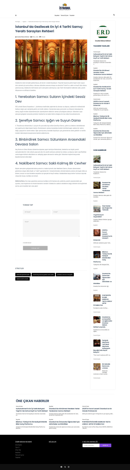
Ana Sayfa (17, 21)
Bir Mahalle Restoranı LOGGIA (106, 366)
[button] (15, 15)
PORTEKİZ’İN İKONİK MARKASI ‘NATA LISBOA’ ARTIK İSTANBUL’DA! (102, 300)
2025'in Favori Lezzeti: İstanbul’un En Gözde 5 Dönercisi (101, 103)
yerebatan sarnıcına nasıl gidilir (65, 274)
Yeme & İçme (64, 15)
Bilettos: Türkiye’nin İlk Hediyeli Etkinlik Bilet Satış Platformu (102, 118)
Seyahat (57, 15)
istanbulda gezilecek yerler (23, 274)
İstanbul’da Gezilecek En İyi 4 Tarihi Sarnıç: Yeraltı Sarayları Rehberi (102, 89)
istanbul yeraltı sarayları (22, 279)
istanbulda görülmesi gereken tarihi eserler (43, 274)
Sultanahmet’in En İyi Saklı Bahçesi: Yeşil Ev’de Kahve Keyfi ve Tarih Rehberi (102, 56)
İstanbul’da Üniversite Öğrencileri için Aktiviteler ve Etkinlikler (102, 133)
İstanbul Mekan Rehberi (23, 37)
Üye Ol (17, 447)
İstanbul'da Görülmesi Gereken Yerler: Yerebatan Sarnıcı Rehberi (102, 72)
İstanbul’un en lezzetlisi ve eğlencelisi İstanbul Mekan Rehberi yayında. (102, 322)
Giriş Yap (18, 450)
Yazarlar (72, 15)
